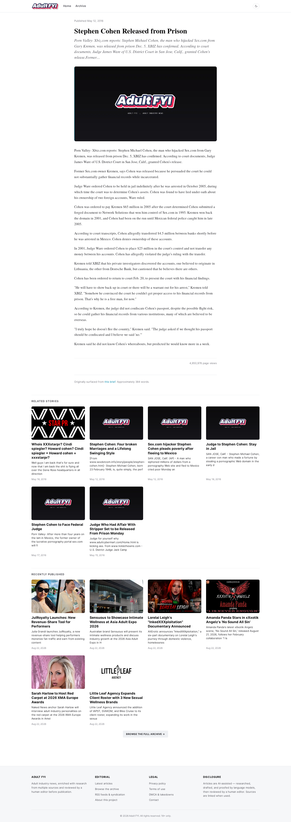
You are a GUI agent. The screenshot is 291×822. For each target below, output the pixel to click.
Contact (154, 799)
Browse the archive (107, 789)
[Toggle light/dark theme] (256, 6)
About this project (106, 799)
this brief (110, 381)
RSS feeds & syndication (110, 794)
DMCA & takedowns (161, 794)
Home (67, 6)
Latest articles (103, 783)
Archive (80, 6)
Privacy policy (157, 783)
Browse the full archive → (145, 734)
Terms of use (157, 789)
